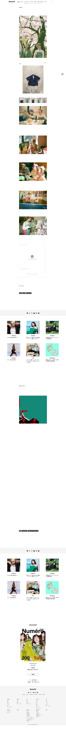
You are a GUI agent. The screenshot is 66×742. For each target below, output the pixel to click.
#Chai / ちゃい (29, 293)
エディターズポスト (39, 3)
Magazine (42, 1)
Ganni (34, 726)
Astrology (38, 1)
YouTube (34, 314)
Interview (31, 1)
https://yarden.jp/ (21, 285)
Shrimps (29, 728)
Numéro (12, 1)
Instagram (36, 314)
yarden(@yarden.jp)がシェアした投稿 (32, 273)
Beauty (22, 1)
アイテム (29, 3)
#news (21, 293)
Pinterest (39, 314)
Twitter (31, 314)
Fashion (18, 1)
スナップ (33, 3)
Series (35, 1)
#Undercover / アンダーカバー (34, 538)
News (25, 3)
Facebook (29, 314)
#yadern (24, 293)
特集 (27, 3)
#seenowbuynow (25, 538)
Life (29, 1)
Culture (26, 1)
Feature (24, 638)
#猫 (20, 538)
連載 (35, 3)
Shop (45, 1)
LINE (26, 314)
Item (24, 393)
